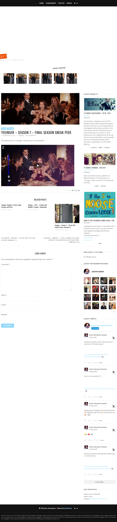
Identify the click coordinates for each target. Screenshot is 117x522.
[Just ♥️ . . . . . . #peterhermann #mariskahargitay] (112, 280)
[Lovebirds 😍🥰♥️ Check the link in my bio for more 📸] (95, 289)
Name (4, 295)
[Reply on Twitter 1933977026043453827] (85, 362)
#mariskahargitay (90, 354)
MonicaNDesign (67, 508)
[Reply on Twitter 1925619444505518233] (85, 440)
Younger (10, 129)
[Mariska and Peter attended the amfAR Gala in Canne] (87, 289)
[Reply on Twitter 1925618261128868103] (85, 474)
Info (100, 243)
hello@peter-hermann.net (99, 499)
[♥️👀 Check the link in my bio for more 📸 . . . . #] (112, 289)
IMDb (100, 147)
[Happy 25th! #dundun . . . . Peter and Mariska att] (112, 305)
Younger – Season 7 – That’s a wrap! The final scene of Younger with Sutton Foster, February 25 (61, 240)
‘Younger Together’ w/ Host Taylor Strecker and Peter (11, 206)
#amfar (107, 469)
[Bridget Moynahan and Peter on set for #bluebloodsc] (95, 305)
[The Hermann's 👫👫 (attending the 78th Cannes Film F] (87, 297)
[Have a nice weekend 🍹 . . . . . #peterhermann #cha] (95, 280)
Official (106, 147)
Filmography (51, 3)
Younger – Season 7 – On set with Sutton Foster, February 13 (65, 226)
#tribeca (98, 357)
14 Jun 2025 (93, 337)
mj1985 (21, 135)
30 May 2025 (93, 372)
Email (4, 305)
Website (4, 315)
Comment (5, 264)
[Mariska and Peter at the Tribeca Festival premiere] (87, 280)
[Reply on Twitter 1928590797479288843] (85, 397)
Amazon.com (88, 238)
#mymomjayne (89, 357)
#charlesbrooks (101, 389)
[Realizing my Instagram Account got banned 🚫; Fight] (104, 280)
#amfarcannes (100, 469)
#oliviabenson (89, 469)
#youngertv (111, 389)
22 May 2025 (93, 430)
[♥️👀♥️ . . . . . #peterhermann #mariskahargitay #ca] (95, 297)
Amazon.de (88, 240)
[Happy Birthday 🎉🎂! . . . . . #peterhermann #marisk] (87, 305)
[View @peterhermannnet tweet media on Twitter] (102, 356)
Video (4, 128)
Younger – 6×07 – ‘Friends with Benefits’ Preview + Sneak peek (37, 206)
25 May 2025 (93, 406)
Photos (61, 3)
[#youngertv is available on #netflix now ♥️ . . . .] (112, 297)
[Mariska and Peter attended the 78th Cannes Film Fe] (104, 289)
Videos (69, 3)
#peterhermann (102, 354)
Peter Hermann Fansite (98, 335)
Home (41, 3)
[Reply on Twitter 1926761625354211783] (85, 420)
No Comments (31, 135)
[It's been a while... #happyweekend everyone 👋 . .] (104, 305)
